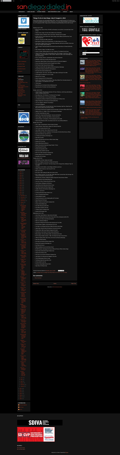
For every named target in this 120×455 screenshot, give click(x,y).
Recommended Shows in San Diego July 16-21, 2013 (23, 300)
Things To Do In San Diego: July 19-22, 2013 (23, 252)
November (23, 197)
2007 (21, 396)
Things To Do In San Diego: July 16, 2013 (23, 289)
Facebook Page (21, 63)
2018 (21, 185)
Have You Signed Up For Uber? (23, 368)
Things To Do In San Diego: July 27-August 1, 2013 (23, 219)
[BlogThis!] (59, 270)
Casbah (19, 78)
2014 (21, 192)
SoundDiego (20, 80)
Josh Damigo (20, 89)
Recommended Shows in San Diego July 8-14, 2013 (23, 336)
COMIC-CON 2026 (31, 11)
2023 (21, 176)
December (23, 195)
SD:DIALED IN (21, 11)
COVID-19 (65, 11)
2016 (21, 188)
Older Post (73, 283)
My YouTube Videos (21, 449)
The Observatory (21, 85)
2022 (21, 178)
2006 (21, 398)
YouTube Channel (21, 68)
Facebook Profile (21, 66)
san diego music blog (47, 272)
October (22, 198)
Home (55, 283)
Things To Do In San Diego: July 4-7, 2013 (23, 346)
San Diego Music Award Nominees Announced (23, 214)
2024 (21, 175)
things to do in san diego (62, 272)
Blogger (66, 452)
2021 (21, 180)
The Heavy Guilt (21, 90)
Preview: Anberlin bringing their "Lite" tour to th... (23, 373)
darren (21, 409)
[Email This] (58, 270)
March (22, 382)
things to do (54, 272)
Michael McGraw (21, 92)
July (21, 203)
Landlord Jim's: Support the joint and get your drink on (91, 107)
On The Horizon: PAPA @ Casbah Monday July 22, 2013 (23, 272)
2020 (21, 182)
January (22, 386)
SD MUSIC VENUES (41, 11)
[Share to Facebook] (62, 270)
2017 (21, 187)
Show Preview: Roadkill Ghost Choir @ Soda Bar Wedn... (23, 236)
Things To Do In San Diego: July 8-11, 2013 (23, 331)
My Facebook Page (21, 447)
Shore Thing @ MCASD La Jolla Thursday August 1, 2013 (23, 226)
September (23, 200)
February (23, 384)
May (22, 379)
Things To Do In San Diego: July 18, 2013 (23, 261)
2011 (21, 390)
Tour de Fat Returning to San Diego (23, 320)
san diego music (39, 272)
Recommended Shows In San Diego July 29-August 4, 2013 (23, 208)
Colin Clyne (20, 93)
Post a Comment (38, 277)
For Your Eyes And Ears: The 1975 (23, 231)
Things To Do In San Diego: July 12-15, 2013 (23, 317)
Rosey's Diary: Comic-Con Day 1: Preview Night (23, 266)
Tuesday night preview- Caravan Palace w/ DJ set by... (23, 294)
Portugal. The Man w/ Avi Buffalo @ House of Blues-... (23, 311)
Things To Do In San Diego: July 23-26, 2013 (23, 241)
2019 (21, 183)
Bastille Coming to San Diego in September (23, 306)
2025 (21, 173)
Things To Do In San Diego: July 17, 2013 (23, 284)
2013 (21, 194)
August (22, 202)
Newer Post (36, 283)
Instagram (20, 71)
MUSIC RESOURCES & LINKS (54, 11)
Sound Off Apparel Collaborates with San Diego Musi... (23, 351)
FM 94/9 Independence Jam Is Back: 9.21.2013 (23, 279)
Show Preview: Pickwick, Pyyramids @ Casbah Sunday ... (23, 325)
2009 (21, 393)
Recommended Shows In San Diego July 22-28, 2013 (23, 246)
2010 (21, 391)
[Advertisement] (91, 130)
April (22, 381)
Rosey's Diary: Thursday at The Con (23, 256)
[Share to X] (61, 270)
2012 (21, 388)
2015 (21, 190)
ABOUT (71, 11)
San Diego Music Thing (22, 82)
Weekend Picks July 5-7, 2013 (23, 341)
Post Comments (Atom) (57, 286)
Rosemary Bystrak (23, 404)
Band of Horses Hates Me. (85, 82)
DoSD (19, 83)
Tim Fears (22, 407)
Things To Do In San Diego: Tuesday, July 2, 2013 (23, 363)
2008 (21, 395)
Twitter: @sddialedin (22, 61)
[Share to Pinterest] (63, 270)
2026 (21, 171)
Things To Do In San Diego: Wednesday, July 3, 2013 (23, 358)
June (22, 377)
